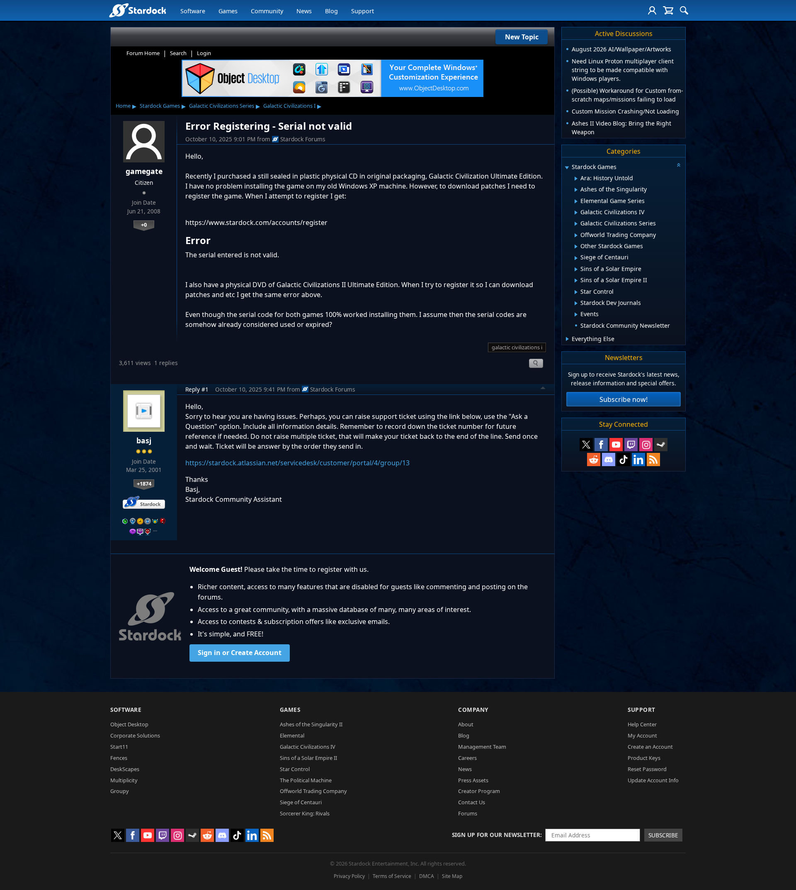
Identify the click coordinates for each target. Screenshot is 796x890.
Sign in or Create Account (240, 652)
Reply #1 (197, 389)
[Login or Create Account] (652, 10)
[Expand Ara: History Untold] (576, 179)
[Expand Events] (576, 314)
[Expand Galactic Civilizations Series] (576, 224)
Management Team (482, 746)
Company (473, 709)
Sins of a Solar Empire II (308, 758)
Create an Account (650, 746)
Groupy (119, 791)
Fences (118, 758)
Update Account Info (653, 780)
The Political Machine (306, 780)
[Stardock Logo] (137, 10)
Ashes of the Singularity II (311, 724)
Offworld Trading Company (313, 791)
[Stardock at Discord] (608, 459)
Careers (467, 758)
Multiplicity (124, 780)
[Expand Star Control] (576, 292)
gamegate (144, 171)
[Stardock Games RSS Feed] (653, 459)
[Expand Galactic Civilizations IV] (576, 212)
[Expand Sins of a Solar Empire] (576, 269)
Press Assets (473, 780)
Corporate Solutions (135, 735)
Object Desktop (129, 724)
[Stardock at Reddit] (593, 459)
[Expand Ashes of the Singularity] (576, 190)
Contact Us (471, 802)
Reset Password (647, 769)
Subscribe (663, 835)
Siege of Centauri (301, 802)
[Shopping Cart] (668, 10)
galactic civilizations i (517, 347)
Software (192, 11)
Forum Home (143, 53)
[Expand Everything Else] (567, 339)
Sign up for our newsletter (496, 835)
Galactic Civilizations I (289, 105)
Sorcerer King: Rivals (305, 813)
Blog (331, 11)
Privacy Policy (349, 876)
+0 (144, 224)
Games (228, 11)
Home (123, 105)
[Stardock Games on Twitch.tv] (631, 444)
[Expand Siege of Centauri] (576, 258)
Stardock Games (160, 105)
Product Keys (644, 758)
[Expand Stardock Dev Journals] (576, 303)
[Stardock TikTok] (623, 459)
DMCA (426, 876)
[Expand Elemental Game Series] (576, 201)
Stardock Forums (302, 139)
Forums (467, 813)
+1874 (144, 483)
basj (143, 440)
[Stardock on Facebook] (601, 444)
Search (178, 53)
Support (362, 11)
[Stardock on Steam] (660, 444)
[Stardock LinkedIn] (638, 459)
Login (204, 53)
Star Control (295, 769)
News (304, 11)
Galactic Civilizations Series (221, 105)
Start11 (119, 746)
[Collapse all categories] (679, 165)
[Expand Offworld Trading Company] (576, 235)
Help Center (642, 724)
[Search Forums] (684, 10)
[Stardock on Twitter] (586, 444)
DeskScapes (124, 769)
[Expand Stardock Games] (567, 167)
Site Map (452, 876)
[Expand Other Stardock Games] (576, 246)
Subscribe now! (623, 399)
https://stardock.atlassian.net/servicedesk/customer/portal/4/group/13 (297, 462)
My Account (642, 735)
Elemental (292, 735)
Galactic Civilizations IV (307, 746)
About (465, 724)
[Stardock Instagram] (645, 444)
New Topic (522, 36)
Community (267, 11)
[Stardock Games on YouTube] (616, 444)
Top (543, 389)
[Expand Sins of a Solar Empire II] (576, 280)
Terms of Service (392, 876)
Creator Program (479, 791)
